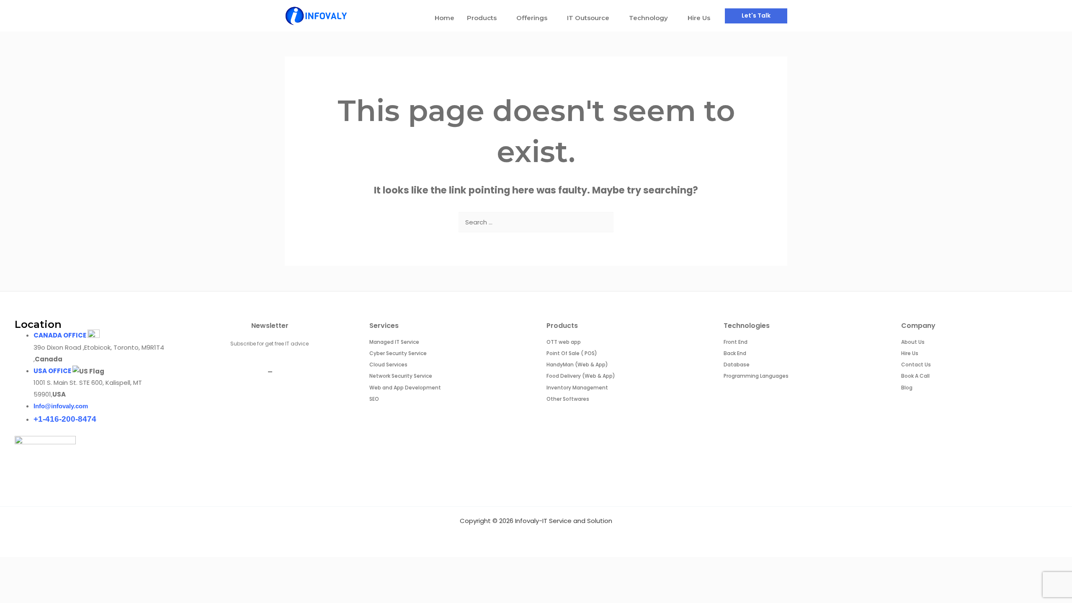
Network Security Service (400, 375)
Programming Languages (756, 375)
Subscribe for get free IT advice (270, 343)
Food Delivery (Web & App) (580, 375)
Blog (906, 387)
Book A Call (915, 375)
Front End (735, 341)
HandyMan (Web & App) (577, 364)
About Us (913, 341)
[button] (756, 15)
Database (737, 364)
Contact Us (916, 364)
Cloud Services (388, 364)
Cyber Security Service (398, 353)
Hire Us (909, 353)
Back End (735, 353)
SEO (374, 398)
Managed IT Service (394, 341)
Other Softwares (567, 398)
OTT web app (563, 341)
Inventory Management (577, 387)
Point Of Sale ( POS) (571, 353)
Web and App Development (405, 387)
